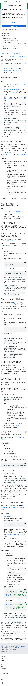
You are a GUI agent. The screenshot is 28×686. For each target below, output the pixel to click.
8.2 (22, 56)
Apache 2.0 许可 (20, 646)
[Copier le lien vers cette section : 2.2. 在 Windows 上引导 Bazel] (18, 550)
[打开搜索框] (17, 2)
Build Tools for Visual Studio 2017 (15, 534)
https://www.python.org (10, 544)
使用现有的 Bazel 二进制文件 (11, 68)
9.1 (6, 56)
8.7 (10, 56)
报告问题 (5, 53)
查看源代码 (15, 53)
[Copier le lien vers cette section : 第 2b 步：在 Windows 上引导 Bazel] (25, 503)
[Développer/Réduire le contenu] (10, 33)
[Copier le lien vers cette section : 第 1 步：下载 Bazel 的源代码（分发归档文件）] (8, 391)
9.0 (8, 56)
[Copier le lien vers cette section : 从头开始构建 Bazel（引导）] (23, 379)
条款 (2, 679)
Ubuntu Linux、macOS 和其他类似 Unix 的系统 (12, 304)
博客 (2, 658)
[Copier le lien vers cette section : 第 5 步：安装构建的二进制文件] (22, 362)
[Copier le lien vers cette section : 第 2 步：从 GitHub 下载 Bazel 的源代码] (2, 201)
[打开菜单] (2, 1)
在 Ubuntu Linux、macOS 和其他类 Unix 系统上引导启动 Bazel (14, 507)
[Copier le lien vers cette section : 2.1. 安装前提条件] (11, 443)
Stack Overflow (4, 673)
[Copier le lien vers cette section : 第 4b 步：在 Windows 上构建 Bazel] (25, 299)
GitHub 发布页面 (9, 84)
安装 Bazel (5, 154)
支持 (2, 666)
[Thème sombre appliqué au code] (24, 263)
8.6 (13, 56)
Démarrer (14, 26)
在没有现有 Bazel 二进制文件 (11, 71)
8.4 (17, 56)
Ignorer (14, 22)
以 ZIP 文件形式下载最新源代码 (12, 211)
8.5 (15, 56)
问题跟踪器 (3, 668)
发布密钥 (16, 425)
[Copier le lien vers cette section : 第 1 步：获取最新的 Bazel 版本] (22, 141)
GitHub (7, 397)
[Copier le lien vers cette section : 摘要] (5, 81)
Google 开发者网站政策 (16, 647)
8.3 (20, 56)
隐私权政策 (7, 679)
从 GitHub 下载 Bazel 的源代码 (11, 89)
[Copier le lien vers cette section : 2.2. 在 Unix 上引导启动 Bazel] (17, 471)
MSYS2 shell (7, 516)
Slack (2, 671)
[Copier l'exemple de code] (26, 263)
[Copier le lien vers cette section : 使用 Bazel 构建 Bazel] (18, 77)
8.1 (24, 56)
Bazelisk (21, 84)
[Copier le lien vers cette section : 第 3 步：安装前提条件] (17, 223)
